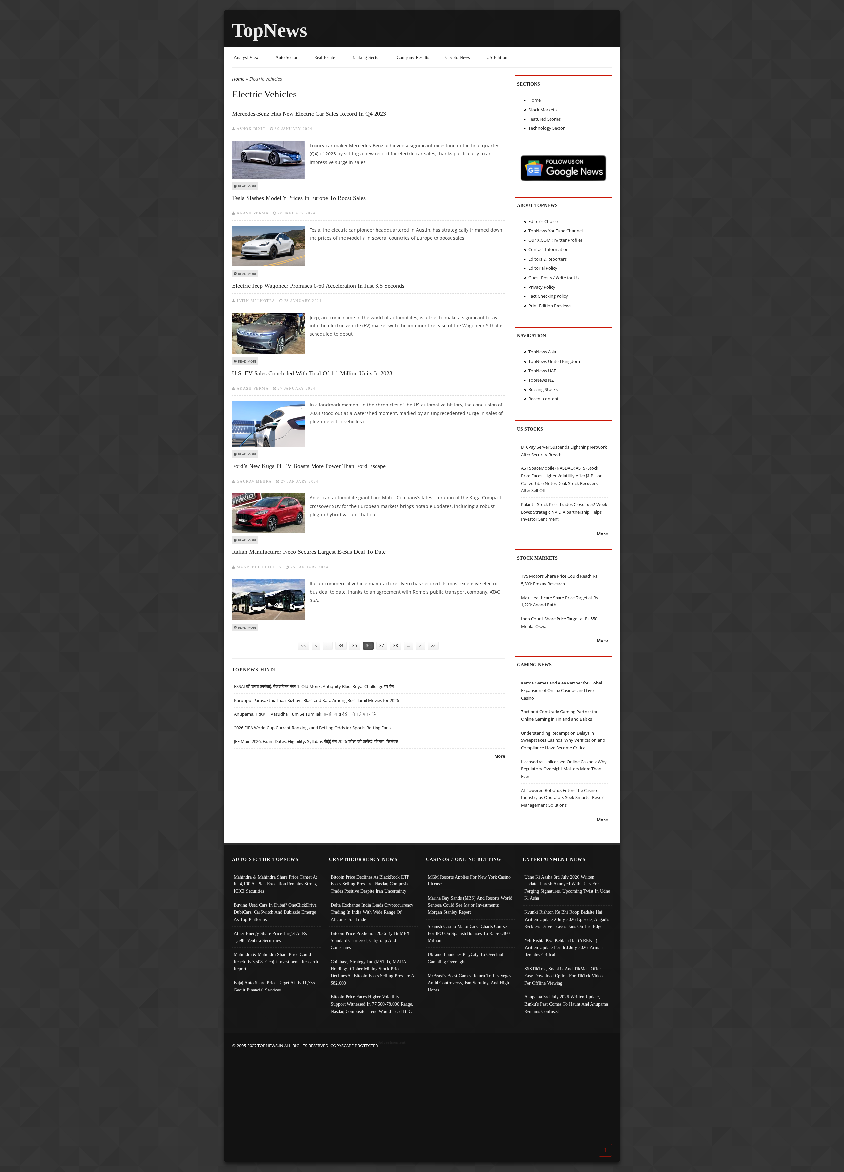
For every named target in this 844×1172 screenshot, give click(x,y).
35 (354, 645)
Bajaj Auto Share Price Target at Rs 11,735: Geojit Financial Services (275, 986)
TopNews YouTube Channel (555, 231)
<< (303, 645)
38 (395, 645)
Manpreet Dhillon (259, 567)
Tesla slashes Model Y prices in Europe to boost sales (299, 198)
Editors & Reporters (547, 259)
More (499, 756)
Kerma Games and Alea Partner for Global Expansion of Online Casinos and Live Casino (561, 690)
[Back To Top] (605, 1150)
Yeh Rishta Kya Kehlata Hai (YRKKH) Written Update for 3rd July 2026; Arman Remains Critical (563, 947)
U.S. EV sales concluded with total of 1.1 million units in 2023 (312, 373)
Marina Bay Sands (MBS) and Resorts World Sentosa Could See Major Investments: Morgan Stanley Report (470, 905)
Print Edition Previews (549, 306)
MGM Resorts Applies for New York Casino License (469, 880)
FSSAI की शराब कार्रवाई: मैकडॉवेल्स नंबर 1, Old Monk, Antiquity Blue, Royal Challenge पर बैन (314, 686)
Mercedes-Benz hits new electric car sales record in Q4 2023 (309, 113)
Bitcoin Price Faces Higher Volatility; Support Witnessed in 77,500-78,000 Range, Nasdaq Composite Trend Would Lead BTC (372, 1004)
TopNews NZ (541, 380)
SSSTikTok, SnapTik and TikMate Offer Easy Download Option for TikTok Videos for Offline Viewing (564, 976)
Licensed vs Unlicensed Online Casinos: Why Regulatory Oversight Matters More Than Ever (564, 769)
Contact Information (548, 249)
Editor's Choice (543, 221)
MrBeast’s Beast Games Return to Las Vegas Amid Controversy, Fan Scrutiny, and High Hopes (469, 982)
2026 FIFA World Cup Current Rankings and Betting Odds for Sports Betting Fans (312, 728)
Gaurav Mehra (254, 481)
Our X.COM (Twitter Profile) (555, 240)
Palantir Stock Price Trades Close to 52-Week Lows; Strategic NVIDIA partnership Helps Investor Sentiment (564, 511)
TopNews (269, 30)
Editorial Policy (542, 268)
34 (341, 645)
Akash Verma (253, 213)
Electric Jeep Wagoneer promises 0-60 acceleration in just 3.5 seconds (318, 285)
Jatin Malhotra (256, 301)
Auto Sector (286, 57)
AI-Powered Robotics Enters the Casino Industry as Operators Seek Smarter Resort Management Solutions (563, 797)
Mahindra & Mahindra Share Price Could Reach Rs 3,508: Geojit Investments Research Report (276, 961)
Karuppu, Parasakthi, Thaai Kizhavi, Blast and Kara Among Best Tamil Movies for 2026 (316, 700)
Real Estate (324, 57)
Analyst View (246, 57)
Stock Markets (542, 110)
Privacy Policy (541, 287)
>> (433, 645)
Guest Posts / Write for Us (553, 278)
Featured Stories (544, 119)
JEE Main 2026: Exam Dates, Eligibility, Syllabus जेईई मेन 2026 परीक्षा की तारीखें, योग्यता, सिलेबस (316, 741)
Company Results (413, 57)
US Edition (496, 57)
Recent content (543, 399)
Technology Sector (546, 128)
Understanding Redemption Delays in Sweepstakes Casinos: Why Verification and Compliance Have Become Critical (563, 740)
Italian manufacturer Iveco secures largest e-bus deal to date (309, 551)
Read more (247, 186)
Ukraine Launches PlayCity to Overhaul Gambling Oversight (465, 958)
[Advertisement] (422, 1095)
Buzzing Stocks (543, 389)
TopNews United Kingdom (554, 361)
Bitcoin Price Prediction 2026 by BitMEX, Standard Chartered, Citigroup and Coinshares (371, 940)
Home (238, 79)
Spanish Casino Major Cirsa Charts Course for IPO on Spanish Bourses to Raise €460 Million (469, 933)
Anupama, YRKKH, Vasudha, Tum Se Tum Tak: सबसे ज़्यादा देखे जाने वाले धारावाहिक (306, 714)
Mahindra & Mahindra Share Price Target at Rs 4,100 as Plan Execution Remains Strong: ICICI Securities (276, 884)
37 (381, 645)
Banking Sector (365, 57)
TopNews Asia (542, 352)
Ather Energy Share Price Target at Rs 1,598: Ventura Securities (270, 937)
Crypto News (457, 57)
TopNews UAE (542, 371)
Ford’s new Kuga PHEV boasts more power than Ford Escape (309, 466)
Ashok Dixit (251, 129)
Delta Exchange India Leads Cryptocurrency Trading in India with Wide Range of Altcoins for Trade (372, 912)
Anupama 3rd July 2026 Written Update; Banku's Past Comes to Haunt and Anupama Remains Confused (566, 1004)
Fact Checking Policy (548, 296)
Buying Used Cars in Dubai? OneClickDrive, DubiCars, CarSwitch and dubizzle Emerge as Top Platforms (276, 912)
